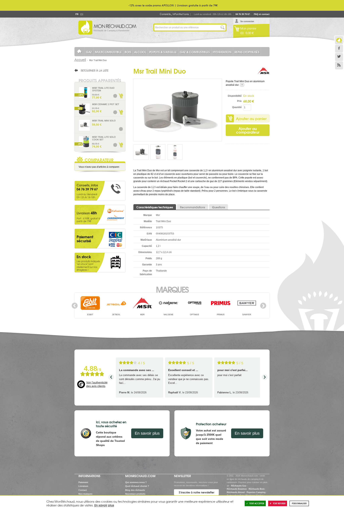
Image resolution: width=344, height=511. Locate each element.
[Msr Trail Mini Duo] (178, 109)
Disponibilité (235, 96)
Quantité (237, 107)
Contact (82, 490)
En (81, 14)
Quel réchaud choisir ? (137, 486)
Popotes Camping (256, 492)
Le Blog (339, 40)
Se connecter (247, 21)
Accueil (80, 60)
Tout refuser (279, 503)
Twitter (339, 57)
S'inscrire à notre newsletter (196, 492)
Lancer (223, 28)
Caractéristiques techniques (154, 207)
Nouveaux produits (135, 494)
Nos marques (85, 494)
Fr (76, 14)
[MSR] (264, 73)
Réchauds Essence (237, 489)
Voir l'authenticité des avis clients (97, 384)
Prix (239, 101)
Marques (172, 289)
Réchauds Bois (257, 489)
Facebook (339, 49)
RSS (339, 65)
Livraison (83, 486)
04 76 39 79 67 (243, 14)
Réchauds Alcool (236, 492)
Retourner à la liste (94, 70)
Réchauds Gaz (238, 485)
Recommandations (192, 207)
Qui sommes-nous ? (136, 482)
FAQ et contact (262, 14)
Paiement (83, 482)
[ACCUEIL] (79, 51)
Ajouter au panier (251, 118)
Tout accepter (256, 503)
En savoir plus (147, 433)
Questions (218, 207)
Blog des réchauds (135, 490)
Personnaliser (299, 503)
